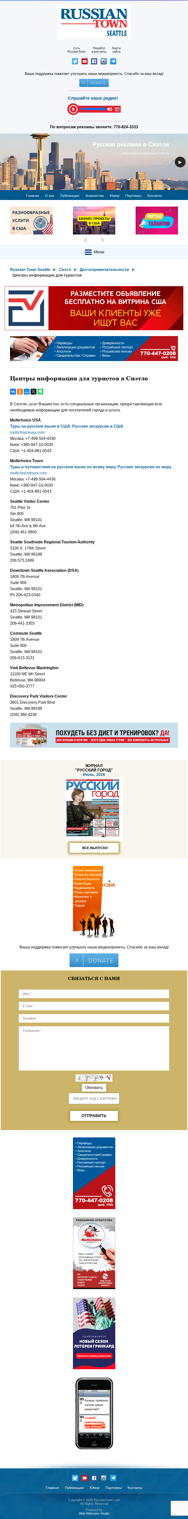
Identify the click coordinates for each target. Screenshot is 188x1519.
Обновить (94, 1088)
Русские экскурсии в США (97, 426)
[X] (33, 392)
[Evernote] (40, 392)
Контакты (154, 196)
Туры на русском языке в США (40, 426)
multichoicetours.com (28, 473)
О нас (49, 196)
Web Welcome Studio (94, 1513)
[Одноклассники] (20, 392)
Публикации (69, 196)
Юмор (114, 196)
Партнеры (133, 196)
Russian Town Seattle (30, 270)
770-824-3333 (126, 127)
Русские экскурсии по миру (144, 467)
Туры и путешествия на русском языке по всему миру (63, 467)
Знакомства (94, 196)
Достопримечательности (104, 270)
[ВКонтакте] (13, 392)
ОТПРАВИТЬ (94, 1116)
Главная (32, 196)
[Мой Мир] (27, 392)
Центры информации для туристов (47, 275)
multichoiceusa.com (27, 432)
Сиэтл (65, 270)
